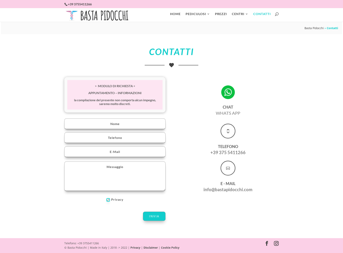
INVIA (154, 216)
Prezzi (221, 14)
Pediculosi (196, 14)
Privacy (117, 199)
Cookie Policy (170, 247)
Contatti (262, 14)
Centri (238, 14)
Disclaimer (151, 247)
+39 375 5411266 (228, 152)
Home (175, 14)
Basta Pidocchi (314, 28)
